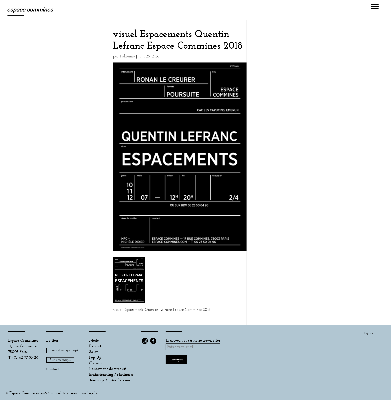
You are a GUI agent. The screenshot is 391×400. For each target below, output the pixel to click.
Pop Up (95, 358)
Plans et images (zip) (64, 350)
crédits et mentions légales (77, 393)
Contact (52, 369)
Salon (94, 352)
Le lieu (52, 341)
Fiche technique (60, 359)
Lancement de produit (107, 369)
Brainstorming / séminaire (111, 375)
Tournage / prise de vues (109, 380)
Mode (94, 341)
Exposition (98, 346)
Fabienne (127, 56)
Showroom (98, 363)
